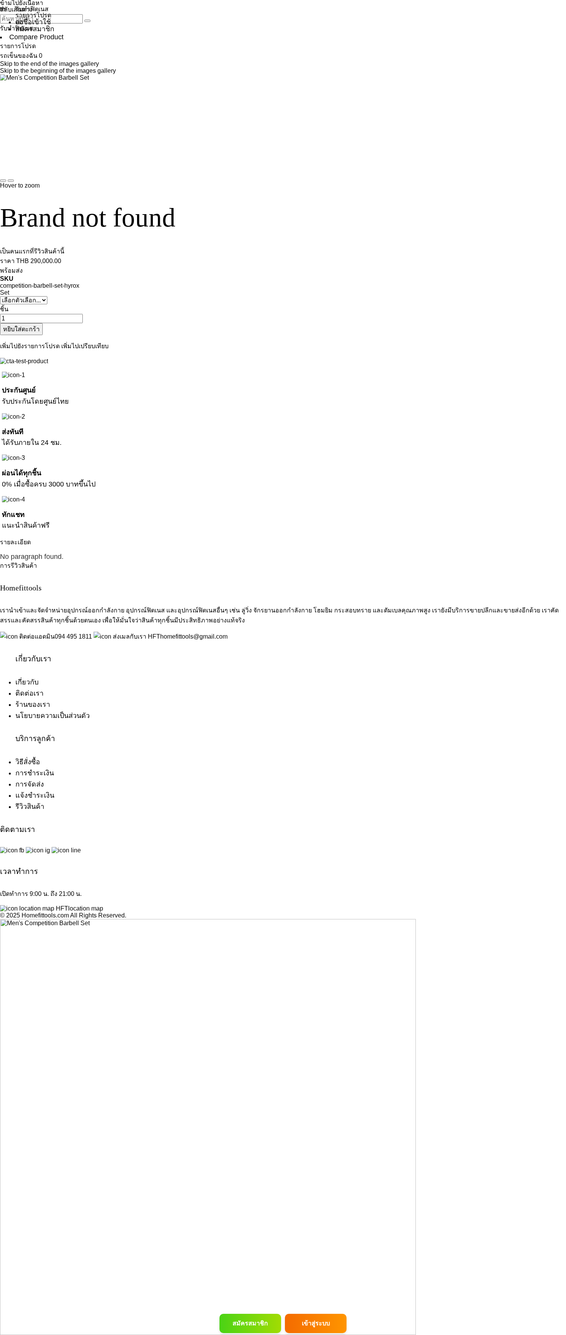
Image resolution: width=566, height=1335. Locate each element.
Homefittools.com (44, 915)
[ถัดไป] (11, 180)
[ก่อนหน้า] (3, 180)
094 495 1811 (73, 636)
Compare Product (36, 37)
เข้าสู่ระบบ (316, 1323)
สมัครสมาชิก (250, 1323)
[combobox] (41, 18)
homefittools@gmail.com (194, 636)
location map (85, 908)
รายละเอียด (15, 542)
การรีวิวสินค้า (18, 565)
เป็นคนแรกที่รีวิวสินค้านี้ (32, 251)
